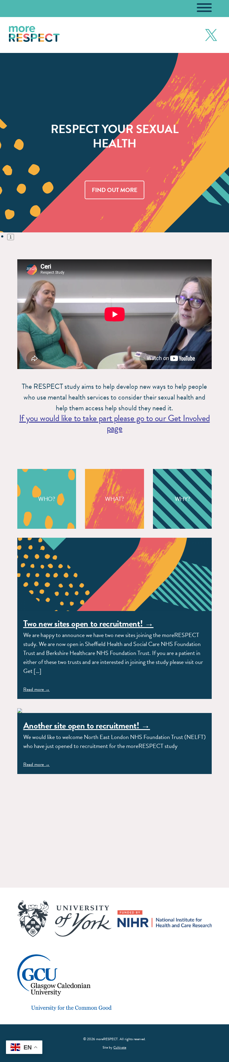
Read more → (36, 689)
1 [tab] (11, 237)
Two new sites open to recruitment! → (88, 623)
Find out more (114, 189)
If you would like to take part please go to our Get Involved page (114, 423)
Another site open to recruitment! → (86, 725)
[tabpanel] (114, 142)
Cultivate (119, 1047)
